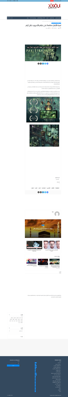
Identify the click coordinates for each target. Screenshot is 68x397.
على (39, 188)
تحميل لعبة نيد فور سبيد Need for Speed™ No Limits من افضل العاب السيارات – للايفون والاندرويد (55, 266)
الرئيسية (59, 21)
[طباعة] (38, 64)
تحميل (19, 319)
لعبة (35, 188)
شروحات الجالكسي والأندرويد (57, 368)
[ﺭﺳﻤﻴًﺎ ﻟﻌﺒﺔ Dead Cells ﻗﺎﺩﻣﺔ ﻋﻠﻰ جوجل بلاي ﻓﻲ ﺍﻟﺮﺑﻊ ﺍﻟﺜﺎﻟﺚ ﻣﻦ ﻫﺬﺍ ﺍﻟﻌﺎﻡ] (31, 261)
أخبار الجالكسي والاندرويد (57, 365)
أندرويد (17, 317)
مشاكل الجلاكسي (58, 371)
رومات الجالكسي (58, 370)
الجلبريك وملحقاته (58, 379)
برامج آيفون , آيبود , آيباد (57, 374)
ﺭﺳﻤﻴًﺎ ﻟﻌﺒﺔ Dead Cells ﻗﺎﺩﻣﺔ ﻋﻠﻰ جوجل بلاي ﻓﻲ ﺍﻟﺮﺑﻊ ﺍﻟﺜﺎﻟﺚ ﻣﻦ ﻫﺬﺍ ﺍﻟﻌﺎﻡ (31, 265)
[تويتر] (45, 64)
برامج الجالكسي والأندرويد (55, 23)
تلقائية (11, 319)
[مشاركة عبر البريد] (41, 64)
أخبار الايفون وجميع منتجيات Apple (56, 373)
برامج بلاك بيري (58, 385)
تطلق (13, 319)
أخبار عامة (56, 21)
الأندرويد (48, 188)
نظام (32, 188)
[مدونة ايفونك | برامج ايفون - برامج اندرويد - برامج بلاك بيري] (54, 6)
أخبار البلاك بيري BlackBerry (57, 382)
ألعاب (60, 391)
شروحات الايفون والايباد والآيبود (56, 377)
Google (22, 336)
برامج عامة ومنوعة (58, 364)
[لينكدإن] (43, 64)
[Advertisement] (25, 9)
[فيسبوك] (47, 64)
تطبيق (16, 319)
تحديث (21, 319)
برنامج (12, 317)
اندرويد (14, 317)
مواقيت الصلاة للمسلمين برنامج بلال (43, 228)
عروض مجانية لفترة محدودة (56, 376)
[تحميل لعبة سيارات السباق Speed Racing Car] (43, 262)
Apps (53, 211)
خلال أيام (43, 188)
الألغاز (52, 188)
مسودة (21, 322)
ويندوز (60, 388)
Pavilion (57, 188)
